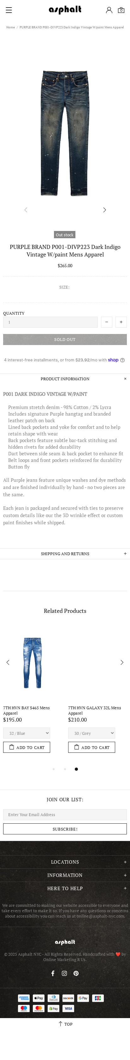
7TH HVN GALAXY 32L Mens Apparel (95, 710)
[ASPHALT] (65, 10)
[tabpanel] (32, 695)
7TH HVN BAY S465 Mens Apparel (27, 710)
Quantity (13, 313)
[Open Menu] (9, 10)
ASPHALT (65, 942)
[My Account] (109, 10)
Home (10, 27)
